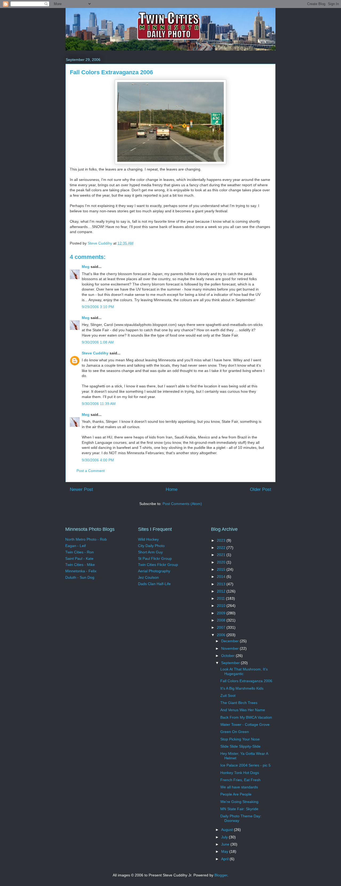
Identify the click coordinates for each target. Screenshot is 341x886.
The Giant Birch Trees (238, 703)
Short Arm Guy (150, 552)
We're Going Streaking (239, 802)
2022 (221, 547)
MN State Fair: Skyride (239, 809)
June (225, 844)
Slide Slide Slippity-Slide (240, 746)
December (230, 641)
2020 (221, 562)
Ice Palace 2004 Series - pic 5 (245, 765)
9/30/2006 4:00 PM (98, 460)
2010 (221, 605)
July (225, 837)
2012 (221, 591)
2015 (221, 569)
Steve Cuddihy (95, 353)
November (230, 648)
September (231, 663)
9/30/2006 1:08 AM (98, 342)
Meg (86, 266)
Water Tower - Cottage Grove (245, 724)
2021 (221, 555)
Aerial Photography (154, 571)
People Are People (235, 794)
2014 (221, 576)
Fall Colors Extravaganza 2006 (246, 681)
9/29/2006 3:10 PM (98, 307)
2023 (221, 540)
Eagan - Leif (75, 546)
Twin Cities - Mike (80, 564)
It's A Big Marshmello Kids (241, 688)
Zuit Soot (228, 695)
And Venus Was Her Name (242, 710)
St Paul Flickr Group (155, 558)
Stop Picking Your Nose (240, 739)
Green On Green (234, 732)
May (225, 851)
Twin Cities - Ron (79, 552)
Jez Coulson (148, 577)
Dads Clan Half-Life (154, 584)
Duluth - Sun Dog (79, 577)
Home (171, 489)
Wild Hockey (148, 539)
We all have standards (239, 787)
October (228, 655)
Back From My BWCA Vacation (246, 717)
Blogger (220, 875)
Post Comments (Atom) (182, 504)
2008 (221, 620)
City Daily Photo (151, 546)
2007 (221, 627)
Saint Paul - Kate (79, 558)
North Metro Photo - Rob (86, 539)
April (225, 859)
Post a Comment (90, 471)
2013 (221, 584)
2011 (221, 598)
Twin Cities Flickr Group (158, 564)
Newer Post (81, 489)
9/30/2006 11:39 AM (99, 403)
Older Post (260, 489)
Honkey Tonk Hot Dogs (239, 773)
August (227, 829)
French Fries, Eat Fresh (240, 780)
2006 (221, 635)
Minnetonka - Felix (80, 571)
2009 (221, 613)
